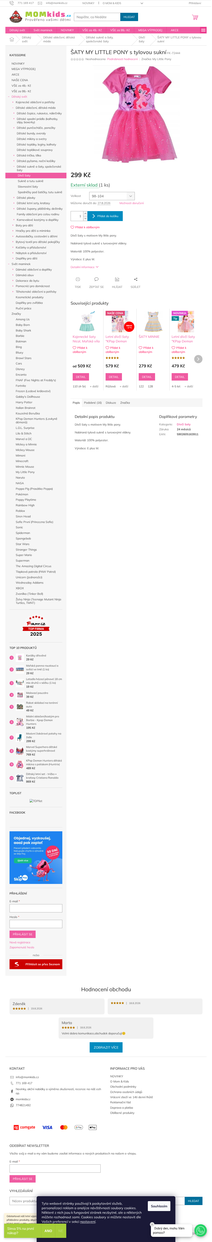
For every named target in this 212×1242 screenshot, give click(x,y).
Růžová (111, 386)
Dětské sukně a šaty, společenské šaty (39, 168)
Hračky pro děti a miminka (33, 231)
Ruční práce (23, 308)
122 (141, 386)
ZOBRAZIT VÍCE (106, 1047)
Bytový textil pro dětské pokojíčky (38, 242)
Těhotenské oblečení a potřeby (36, 291)
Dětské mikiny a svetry (32, 139)
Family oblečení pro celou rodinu (38, 214)
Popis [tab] (76, 403)
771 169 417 (24, 1083)
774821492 (23, 1105)
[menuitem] (17, 30)
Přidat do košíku (107, 216)
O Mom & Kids (112, 3)
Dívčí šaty (24, 175)
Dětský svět (19, 96)
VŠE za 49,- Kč (21, 86)
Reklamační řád (120, 1102)
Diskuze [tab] (111, 403)
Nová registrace (20, 942)
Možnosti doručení (131, 203)
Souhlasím (159, 1206)
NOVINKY (88, 3)
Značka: (156, 59)
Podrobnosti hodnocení (122, 59)
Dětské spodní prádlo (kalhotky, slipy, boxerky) (37, 120)
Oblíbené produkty (122, 1113)
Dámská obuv (25, 275)
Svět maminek (21, 264)
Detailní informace (83, 267)
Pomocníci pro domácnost (33, 286)
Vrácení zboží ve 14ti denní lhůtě (131, 1097)
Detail (81, 377)
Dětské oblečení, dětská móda (35, 108)
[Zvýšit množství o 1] (85, 213)
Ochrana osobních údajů (126, 1092)
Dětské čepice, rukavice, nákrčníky (39, 113)
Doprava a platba (121, 1108)
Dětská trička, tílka (29, 155)
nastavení (87, 1222)
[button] (200, 1230)
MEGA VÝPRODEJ (24, 69)
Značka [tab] (125, 403)
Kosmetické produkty (29, 297)
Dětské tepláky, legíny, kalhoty (36, 144)
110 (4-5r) (79, 386)
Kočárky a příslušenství (31, 247)
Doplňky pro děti (26, 258)
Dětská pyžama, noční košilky (36, 161)
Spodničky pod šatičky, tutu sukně (40, 192)
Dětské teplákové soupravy (35, 150)
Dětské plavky (26, 198)
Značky (16, 314)
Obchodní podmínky (123, 1086)
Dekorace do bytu (27, 281)
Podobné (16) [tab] (93, 403)
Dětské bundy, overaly (31, 133)
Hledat (129, 17)
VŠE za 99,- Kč (21, 91)
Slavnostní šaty (28, 186)
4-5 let (176, 386)
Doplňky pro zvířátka (29, 303)
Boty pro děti (24, 225)
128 (150, 386)
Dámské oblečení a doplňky (34, 269)
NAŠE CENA (20, 80)
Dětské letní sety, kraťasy (33, 203)
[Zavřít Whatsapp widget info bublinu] (152, 1224)
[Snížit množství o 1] (85, 218)
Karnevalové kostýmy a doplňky (37, 220)
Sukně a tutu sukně (30, 181)
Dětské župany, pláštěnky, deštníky (40, 209)
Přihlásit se (22, 934)
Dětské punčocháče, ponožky (36, 128)
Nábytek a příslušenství (31, 253)
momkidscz (23, 1099)
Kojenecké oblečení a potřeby (35, 102)
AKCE (15, 74)
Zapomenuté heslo (22, 947)
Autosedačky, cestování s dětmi (36, 236)
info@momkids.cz (27, 1077)
